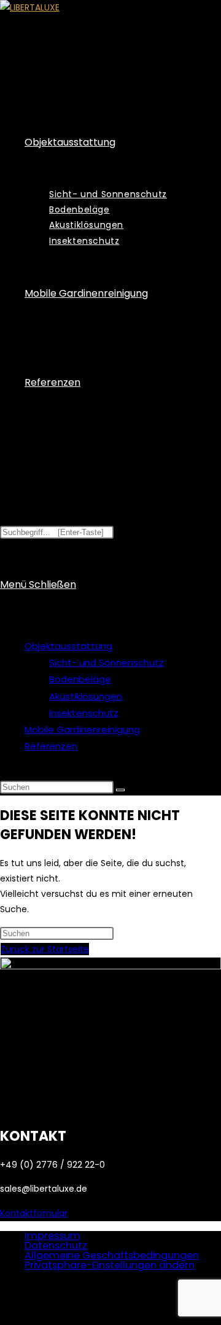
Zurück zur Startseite (45, 949)
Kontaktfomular (34, 1213)
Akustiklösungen (85, 696)
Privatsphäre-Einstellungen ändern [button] (110, 1265)
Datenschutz (56, 1245)
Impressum (52, 1236)
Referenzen (51, 746)
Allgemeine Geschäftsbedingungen (112, 1255)
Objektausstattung (68, 645)
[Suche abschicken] (120, 790)
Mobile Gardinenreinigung (82, 729)
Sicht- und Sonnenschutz (106, 662)
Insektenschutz (83, 712)
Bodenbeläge (80, 679)
